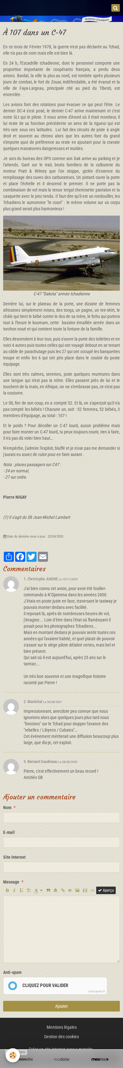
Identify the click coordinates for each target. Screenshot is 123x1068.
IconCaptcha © (97, 991)
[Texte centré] (55, 890)
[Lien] (63, 890)
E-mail (9, 832)
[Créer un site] (23, 1059)
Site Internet (14, 857)
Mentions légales (62, 1027)
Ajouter (61, 1006)
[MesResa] (100, 1059)
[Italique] (14, 890)
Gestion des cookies (61, 1036)
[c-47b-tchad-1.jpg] (61, 252)
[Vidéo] (85, 890)
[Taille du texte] (28, 890)
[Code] (93, 890)
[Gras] (7, 890)
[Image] (77, 890)
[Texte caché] (70, 890)
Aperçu (108, 890)
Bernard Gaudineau (42, 761)
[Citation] (48, 890)
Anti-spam (12, 972)
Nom (7, 807)
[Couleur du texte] (38, 890)
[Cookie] (13, 1055)
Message (11, 881)
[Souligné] (21, 890)
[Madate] (61, 1059)
